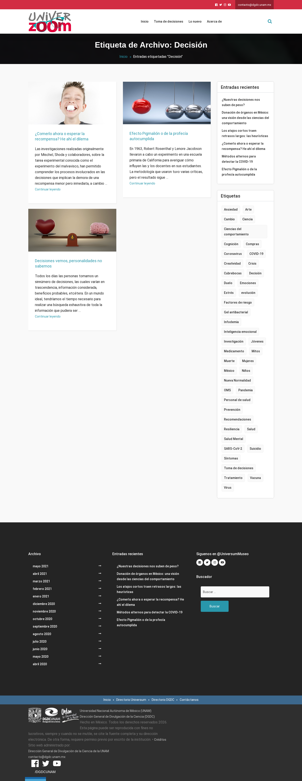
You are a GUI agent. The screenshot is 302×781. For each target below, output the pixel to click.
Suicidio (255, 448)
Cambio (229, 219)
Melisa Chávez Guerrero (68, 249)
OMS (227, 390)
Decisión (255, 273)
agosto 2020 (42, 634)
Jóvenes (257, 341)
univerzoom (46, 111)
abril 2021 (40, 574)
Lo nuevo (195, 21)
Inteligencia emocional (240, 331)
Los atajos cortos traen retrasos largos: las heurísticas (245, 133)
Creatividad (232, 263)
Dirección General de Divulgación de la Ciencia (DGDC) (117, 716)
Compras (252, 244)
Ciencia (247, 219)
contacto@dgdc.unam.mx (254, 4)
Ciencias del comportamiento (236, 231)
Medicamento (234, 351)
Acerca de (214, 21)
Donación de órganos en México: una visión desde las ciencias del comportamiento (245, 118)
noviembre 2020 (44, 611)
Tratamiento (233, 478)
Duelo (228, 283)
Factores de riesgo (238, 302)
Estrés (229, 293)
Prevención (232, 409)
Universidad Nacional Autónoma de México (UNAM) (115, 711)
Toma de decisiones (168, 21)
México (229, 370)
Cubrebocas (233, 273)
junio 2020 (40, 649)
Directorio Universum (131, 700)
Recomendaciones (237, 419)
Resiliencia (231, 429)
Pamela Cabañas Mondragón (71, 116)
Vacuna (255, 478)
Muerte (229, 361)
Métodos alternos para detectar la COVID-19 (239, 159)
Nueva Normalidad (237, 380)
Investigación (233, 341)
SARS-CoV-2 (233, 448)
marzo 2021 (41, 581)
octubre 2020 (42, 619)
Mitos (256, 351)
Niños (246, 370)
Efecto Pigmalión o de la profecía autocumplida (159, 136)
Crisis (252, 263)
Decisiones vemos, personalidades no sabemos (68, 263)
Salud (251, 429)
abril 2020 (40, 664)
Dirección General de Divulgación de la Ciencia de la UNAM (68, 751)
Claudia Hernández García (164, 116)
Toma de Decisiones (100, 249)
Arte (248, 209)
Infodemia (231, 322)
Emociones (248, 283)
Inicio (145, 21)
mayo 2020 (40, 656)
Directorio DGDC (163, 700)
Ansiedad (231, 209)
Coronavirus (233, 254)
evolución (248, 293)
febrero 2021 (42, 589)
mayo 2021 (40, 566)
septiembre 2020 (45, 626)
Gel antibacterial (236, 312)
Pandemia (245, 390)
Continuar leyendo (48, 189)
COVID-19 (256, 254)
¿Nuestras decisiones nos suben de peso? (241, 102)
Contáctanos (189, 700)
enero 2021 (41, 596)
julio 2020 (39, 641)
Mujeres (248, 361)
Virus (227, 487)
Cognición (231, 244)
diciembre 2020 (44, 604)
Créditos (160, 739)
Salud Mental (233, 439)
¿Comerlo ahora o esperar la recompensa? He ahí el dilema (61, 136)
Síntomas (231, 458)
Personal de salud (237, 400)
